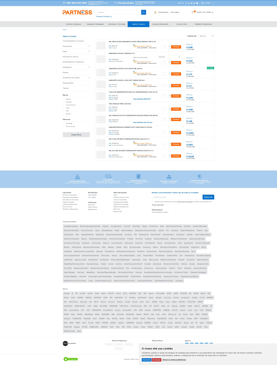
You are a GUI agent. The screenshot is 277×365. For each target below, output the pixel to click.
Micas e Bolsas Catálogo (127, 255)
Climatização (68, 251)
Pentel (128, 318)
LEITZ (141, 310)
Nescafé (138, 314)
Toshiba (135, 327)
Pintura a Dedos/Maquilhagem (120, 260)
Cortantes (148, 264)
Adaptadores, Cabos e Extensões (145, 230)
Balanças (67, 247)
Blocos (204, 247)
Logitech (182, 310)
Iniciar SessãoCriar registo (169, 12)
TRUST (157, 327)
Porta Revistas (159, 255)
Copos (91, 281)
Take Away (80, 272)
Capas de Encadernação (197, 239)
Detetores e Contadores (71, 239)
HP (211, 306)
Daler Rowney (73, 302)
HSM (65, 310)
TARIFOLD (104, 327)
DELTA (96, 302)
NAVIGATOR (130, 314)
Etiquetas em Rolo (203, 264)
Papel (65, 51)
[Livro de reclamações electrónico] (69, 343)
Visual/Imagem (68, 234)
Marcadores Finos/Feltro (171, 264)
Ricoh (84, 323)
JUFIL (88, 310)
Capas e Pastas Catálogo (202, 234)
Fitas (127, 268)
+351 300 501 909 (76, 3)
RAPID (71, 323)
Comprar (176, 47)
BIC (190, 293)
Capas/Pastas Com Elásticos (189, 276)
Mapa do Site (118, 211)
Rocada (90, 323)
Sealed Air (178, 323)
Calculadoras (157, 264)
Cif (126, 297)
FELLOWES (103, 306)
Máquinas (111, 247)
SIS (196, 323)
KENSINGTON (96, 310)
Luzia (195, 310)
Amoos (118, 293)
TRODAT (150, 327)
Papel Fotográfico (202, 260)
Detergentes (67, 67)
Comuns (110, 264)
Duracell (135, 302)
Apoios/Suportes (170, 243)
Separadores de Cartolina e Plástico (75, 281)
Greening (174, 306)
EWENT (200, 302)
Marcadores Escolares (182, 251)
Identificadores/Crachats (174, 226)
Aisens (97, 293)
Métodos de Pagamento (121, 207)
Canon (73, 297)
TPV (167, 230)
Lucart (190, 310)
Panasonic (67, 318)
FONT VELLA (124, 306)
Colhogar (159, 297)
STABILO (209, 323)
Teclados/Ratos (148, 255)
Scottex (170, 323)
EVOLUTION (191, 302)
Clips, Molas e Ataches (203, 255)
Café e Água (136, 226)
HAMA (190, 306)
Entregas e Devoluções (121, 202)
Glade (163, 306)
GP (168, 306)
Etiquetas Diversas (92, 264)
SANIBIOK (148, 323)
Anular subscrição (158, 205)
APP (145, 293)
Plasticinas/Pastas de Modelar (106, 272)
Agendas (189, 234)
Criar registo (92, 197)
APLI (139, 293)
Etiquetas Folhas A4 (117, 268)
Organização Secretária (144, 281)
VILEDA (191, 327)
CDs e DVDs (67, 268)
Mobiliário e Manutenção (70, 209)
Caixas (97, 230)
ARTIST (169, 293)
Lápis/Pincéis (68, 260)
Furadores (148, 239)
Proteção (130, 239)
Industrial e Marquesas (200, 226)
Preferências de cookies (121, 197)
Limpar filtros (76, 135)
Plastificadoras (189, 255)
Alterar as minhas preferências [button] (174, 360)
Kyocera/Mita (127, 310)
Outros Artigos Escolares (72, 255)
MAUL (73, 314)
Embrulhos (174, 230)
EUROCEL (182, 302)
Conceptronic (185, 297)
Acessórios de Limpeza (71, 78)
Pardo (95, 318)
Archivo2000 (160, 293)
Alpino (103, 293)
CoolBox (194, 297)
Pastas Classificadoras (187, 230)
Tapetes (66, 88)
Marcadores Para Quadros (168, 247)
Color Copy (167, 297)
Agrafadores (195, 247)
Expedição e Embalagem (71, 197)
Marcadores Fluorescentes (90, 255)
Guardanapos (104, 260)
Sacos (193, 251)
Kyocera (117, 310)
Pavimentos (139, 243)
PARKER (101, 318)
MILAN (97, 314)
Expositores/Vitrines (200, 268)
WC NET (199, 327)
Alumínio (114, 255)
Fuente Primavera (136, 306)
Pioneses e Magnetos (70, 276)
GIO (150, 306)
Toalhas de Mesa (172, 255)
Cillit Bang (132, 297)
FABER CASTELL (80, 306)
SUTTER (84, 327)
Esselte (174, 302)
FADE (89, 306)
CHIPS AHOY (119, 297)
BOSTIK (196, 293)
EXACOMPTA (68, 306)
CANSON (80, 297)
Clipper (151, 297)
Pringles (189, 318)
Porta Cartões (96, 243)
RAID (65, 323)
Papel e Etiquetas (69, 272)
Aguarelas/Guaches (87, 234)
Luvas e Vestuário (116, 243)
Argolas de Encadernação (114, 234)
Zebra (79, 331)
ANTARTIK (132, 293)
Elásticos (184, 264)
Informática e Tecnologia (70, 200)
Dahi (65, 302)
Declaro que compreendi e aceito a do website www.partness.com (183, 202)
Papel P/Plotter (155, 234)
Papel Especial (93, 260)
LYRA (201, 310)
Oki (180, 314)
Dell (90, 302)
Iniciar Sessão (92, 195)
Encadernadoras (136, 268)
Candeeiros (140, 251)
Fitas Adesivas (109, 251)
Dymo (148, 302)
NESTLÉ (146, 314)
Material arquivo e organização (84, 251)
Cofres (180, 243)
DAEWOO (210, 297)
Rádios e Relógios (127, 230)
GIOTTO (156, 306)
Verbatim (184, 327)
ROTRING (105, 323)
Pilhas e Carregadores (166, 251)
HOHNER (205, 306)
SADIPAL (113, 323)
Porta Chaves (153, 226)
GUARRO (182, 306)
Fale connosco (92, 207)
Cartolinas (138, 272)
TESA (117, 327)
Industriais (99, 251)
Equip (168, 302)
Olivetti (185, 314)
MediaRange (89, 314)
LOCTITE (175, 310)
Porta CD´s (127, 226)
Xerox (206, 327)
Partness (66, 293)
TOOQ (129, 327)
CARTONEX (97, 297)
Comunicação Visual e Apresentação (99, 276)
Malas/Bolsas (91, 272)
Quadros (84, 239)
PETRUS (135, 318)
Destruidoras (129, 243)
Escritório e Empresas (70, 195)
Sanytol (155, 323)
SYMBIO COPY (94, 327)
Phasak (142, 318)
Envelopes (187, 226)
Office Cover (172, 314)
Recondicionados (135, 247)
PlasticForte (151, 318)
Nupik (164, 314)
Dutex (142, 302)
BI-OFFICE (184, 293)
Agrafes (118, 247)
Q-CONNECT (204, 318)
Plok (176, 318)
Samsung (139, 323)
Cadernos (106, 243)
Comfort (176, 297)
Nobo (158, 314)
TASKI (112, 327)
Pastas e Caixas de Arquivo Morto (124, 281)
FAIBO (95, 306)
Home (65, 29)
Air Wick (82, 293)
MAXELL (80, 314)
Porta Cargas (105, 255)
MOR (113, 314)
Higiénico (172, 268)
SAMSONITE (130, 323)
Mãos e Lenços (153, 260)
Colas (139, 255)
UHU (163, 327)
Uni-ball (169, 327)
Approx (151, 293)
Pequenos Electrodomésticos (100, 268)
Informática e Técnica (70, 57)
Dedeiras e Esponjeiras (81, 268)
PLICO (171, 318)
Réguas (144, 226)
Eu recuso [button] (156, 360)
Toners (179, 268)
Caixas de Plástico (168, 234)
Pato (108, 318)
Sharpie (186, 323)
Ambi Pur (111, 293)
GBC (145, 306)
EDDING (154, 302)
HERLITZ (197, 306)
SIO (192, 323)
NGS (152, 314)
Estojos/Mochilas (107, 230)
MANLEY (208, 310)
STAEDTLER (68, 327)
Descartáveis (67, 46)
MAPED (66, 314)
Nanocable (120, 314)
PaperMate (87, 318)
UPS (135, 234)
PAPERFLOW (77, 318)
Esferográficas (76, 247)
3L (72, 293)
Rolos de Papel (184, 247)
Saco (206, 230)
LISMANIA (166, 310)
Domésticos (85, 243)
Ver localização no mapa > (160, 212)
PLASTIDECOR (161, 318)
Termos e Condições (120, 200)
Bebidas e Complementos (179, 239)
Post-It (182, 318)
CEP (111, 297)
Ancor (125, 293)
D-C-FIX (202, 297)
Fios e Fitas (139, 239)
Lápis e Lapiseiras (161, 268)
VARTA (177, 327)
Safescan (121, 323)
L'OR (135, 310)
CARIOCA (88, 297)
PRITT (196, 318)
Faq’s (115, 195)
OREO (197, 314)
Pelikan (122, 318)
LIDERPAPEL (157, 310)
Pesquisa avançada (103, 16)
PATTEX (114, 318)
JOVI (82, 310)
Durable (127, 302)
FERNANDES (114, 306)
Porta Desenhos (150, 243)
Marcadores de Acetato (71, 230)
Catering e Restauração (70, 204)
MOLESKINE (105, 314)
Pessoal (65, 72)
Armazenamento (116, 226)
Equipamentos (188, 243)
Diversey (120, 302)
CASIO (105, 297)
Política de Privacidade (121, 204)
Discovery (111, 302)
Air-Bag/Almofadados (71, 226)
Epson (162, 302)
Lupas (145, 260)
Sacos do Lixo (148, 268)
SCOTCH (163, 323)
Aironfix (90, 293)
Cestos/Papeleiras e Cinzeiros (73, 41)
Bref (209, 293)
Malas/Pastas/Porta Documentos (74, 264)
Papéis (117, 230)
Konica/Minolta (108, 310)
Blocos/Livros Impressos (117, 239)
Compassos (179, 281)
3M (76, 293)
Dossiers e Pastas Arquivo (103, 281)
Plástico (155, 247)
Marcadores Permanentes (92, 247)
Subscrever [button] (208, 197)
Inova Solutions (74, 310)
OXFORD (204, 314)
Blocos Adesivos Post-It (125, 272)
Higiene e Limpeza (69, 36)
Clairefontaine (142, 297)
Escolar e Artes (67, 207)
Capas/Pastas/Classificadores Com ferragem (158, 272)
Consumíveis (191, 260)
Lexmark (148, 310)
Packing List (147, 247)
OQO (191, 314)
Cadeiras (161, 230)
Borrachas (83, 276)
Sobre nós (91, 205)
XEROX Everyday (69, 331)
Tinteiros (199, 230)
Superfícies (187, 268)
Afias (77, 234)
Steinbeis (77, 327)
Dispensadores (68, 83)
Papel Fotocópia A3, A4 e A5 (133, 264)
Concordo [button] (146, 360)
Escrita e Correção (87, 230)
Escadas (192, 264)
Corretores (128, 234)
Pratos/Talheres (136, 276)
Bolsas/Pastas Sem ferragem (98, 239)
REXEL (78, 323)
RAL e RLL (117, 209)
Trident (143, 327)
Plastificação (180, 234)
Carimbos (119, 264)
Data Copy (83, 302)
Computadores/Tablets (121, 276)
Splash (202, 323)
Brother (66, 297)
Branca (203, 293)
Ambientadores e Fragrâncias (73, 62)
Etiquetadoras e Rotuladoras (152, 276)
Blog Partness (92, 209)
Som (181, 255)
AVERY (176, 293)
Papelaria (106, 226)
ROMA (98, 323)
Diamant (103, 302)
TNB (123, 327)
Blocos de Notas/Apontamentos (90, 226)
